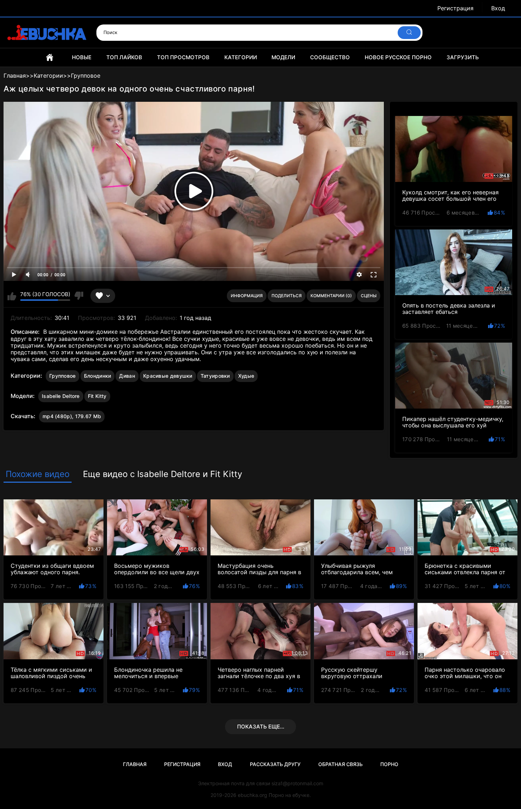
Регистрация (455, 8)
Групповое (62, 376)
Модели (283, 57)
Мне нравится (12, 295)
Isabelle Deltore (61, 396)
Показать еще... (260, 726)
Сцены (368, 295)
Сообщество (330, 57)
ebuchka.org (252, 795)
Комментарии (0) (331, 295)
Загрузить (463, 57)
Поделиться (286, 295)
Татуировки (215, 376)
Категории (240, 57)
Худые (246, 376)
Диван (127, 376)
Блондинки (97, 376)
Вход (498, 8)
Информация (247, 295)
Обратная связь (340, 764)
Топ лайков (124, 57)
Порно (389, 764)
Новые (81, 57)
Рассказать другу (275, 764)
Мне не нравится (78, 295)
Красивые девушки (167, 376)
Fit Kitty (97, 396)
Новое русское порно (398, 57)
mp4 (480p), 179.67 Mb (72, 416)
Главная (49, 57)
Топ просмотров (183, 57)
